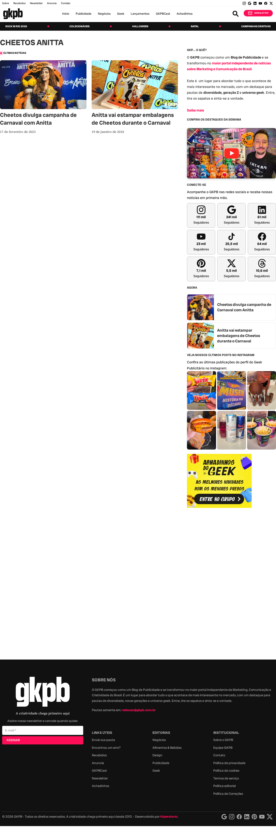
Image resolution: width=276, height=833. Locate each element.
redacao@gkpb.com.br (139, 710)
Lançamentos (140, 14)
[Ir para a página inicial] (13, 14)
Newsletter (36, 3)
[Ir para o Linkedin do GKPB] (255, 3)
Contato (219, 755)
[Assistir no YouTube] (231, 153)
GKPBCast (163, 14)
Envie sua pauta (103, 740)
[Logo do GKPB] (43, 693)
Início (65, 14)
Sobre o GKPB (223, 740)
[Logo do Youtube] (262, 816)
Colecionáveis (79, 26)
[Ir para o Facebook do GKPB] (265, 3)
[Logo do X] (270, 816)
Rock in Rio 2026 (16, 26)
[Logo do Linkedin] (247, 816)
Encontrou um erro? (106, 748)
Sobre (5, 3)
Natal (195, 26)
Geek (120, 14)
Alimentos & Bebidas (167, 748)
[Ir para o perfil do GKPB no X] (271, 3)
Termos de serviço (226, 778)
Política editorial (224, 786)
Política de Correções (228, 794)
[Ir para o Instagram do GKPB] (244, 3)
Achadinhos (185, 14)
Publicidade (83, 14)
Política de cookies (226, 770)
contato (65, 3)
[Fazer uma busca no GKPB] (235, 13)
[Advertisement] (219, 581)
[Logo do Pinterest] (254, 816)
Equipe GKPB (222, 748)
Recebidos (19, 3)
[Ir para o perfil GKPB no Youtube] (260, 3)
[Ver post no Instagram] (201, 390)
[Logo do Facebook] (239, 816)
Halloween (140, 26)
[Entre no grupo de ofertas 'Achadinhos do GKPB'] (219, 481)
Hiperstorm (168, 816)
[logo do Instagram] (224, 816)
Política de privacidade (229, 763)
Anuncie (52, 3)
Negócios (104, 14)
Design (157, 755)
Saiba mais (195, 110)
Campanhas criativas (256, 26)
